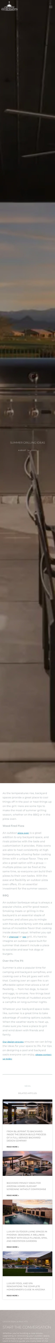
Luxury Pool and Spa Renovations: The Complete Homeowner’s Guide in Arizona (26, 1286)
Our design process (13, 1042)
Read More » (13, 1147)
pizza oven (23, 833)
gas (24, 937)
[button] (51, 7)
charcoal (13, 937)
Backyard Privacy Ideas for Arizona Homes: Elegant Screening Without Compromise (26, 1186)
